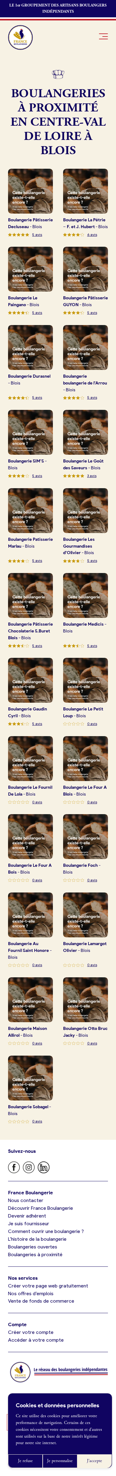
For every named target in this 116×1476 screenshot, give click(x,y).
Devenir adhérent (27, 1216)
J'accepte (94, 1461)
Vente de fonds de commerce (41, 1301)
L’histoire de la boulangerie (37, 1239)
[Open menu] (103, 36)
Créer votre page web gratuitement (48, 1286)
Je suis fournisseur (28, 1223)
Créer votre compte (31, 1332)
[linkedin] (43, 1167)
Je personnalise (60, 1461)
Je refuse (25, 1461)
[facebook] (14, 1167)
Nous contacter (25, 1200)
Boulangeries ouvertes (32, 1247)
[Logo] (20, 37)
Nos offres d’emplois (31, 1293)
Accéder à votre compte (36, 1340)
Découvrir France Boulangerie (40, 1208)
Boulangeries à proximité (35, 1254)
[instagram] (29, 1167)
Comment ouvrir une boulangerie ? (46, 1231)
